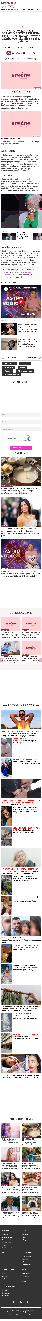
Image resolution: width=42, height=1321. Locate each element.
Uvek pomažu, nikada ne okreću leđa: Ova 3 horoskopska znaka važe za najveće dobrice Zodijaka (10, 1141)
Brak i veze (21, 26)
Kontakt (22, 1312)
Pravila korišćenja (29, 1310)
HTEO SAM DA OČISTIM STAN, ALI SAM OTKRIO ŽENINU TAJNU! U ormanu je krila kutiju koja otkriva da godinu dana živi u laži (31, 635)
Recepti (26, 1269)
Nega (3, 1273)
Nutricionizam (6, 1242)
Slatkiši (24, 1185)
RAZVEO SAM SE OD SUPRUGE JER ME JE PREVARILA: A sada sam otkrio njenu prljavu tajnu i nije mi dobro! (31, 659)
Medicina (25, 1210)
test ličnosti (5, 1295)
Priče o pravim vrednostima (13, 10)
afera (36, 99)
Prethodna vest (11, 357)
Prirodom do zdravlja (8, 1248)
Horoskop (5, 526)
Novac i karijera (26, 1257)
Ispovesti (25, 1161)
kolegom (20, 101)
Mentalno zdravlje (7, 1237)
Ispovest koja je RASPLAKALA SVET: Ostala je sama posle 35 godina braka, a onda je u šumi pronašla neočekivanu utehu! (31, 1166)
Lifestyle (26, 1252)
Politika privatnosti (32, 1312)
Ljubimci (24, 1262)
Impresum (11, 1310)
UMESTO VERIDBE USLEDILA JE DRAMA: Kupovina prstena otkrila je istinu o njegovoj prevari (10, 659)
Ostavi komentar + (21, 447)
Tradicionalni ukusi (27, 1279)
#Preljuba (25, 364)
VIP (3, 1252)
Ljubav (25, 1230)
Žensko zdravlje (7, 1240)
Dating (24, 1240)
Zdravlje (31, 10)
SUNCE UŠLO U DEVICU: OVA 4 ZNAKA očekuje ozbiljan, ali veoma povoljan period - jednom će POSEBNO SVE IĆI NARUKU (20, 573)
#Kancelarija (9, 364)
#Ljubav (8, 371)
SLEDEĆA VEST (35, 321)
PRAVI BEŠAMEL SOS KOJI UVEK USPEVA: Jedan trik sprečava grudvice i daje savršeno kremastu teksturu (20, 490)
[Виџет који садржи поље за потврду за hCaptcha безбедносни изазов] (16, 438)
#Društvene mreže (25, 371)
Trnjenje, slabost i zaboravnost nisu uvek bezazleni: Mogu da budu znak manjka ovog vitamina (31, 1214)
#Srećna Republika (12, 374)
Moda (4, 1279)
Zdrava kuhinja (26, 1276)
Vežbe (4, 1245)
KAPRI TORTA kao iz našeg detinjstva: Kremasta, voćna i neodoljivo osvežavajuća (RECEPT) (30, 1190)
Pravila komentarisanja (11, 1312)
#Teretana (9, 367)
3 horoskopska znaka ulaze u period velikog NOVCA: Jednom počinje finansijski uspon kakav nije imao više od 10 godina (10, 1166)
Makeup (4, 1276)
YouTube (6, 275)
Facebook (18, 272)
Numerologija (6, 1293)
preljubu (4, 103)
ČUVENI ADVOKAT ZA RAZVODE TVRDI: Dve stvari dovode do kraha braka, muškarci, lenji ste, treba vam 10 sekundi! (10, 635)
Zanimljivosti (26, 1264)
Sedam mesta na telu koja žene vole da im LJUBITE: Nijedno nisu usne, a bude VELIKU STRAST (28, 328)
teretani (14, 179)
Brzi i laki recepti (7, 485)
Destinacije (25, 1259)
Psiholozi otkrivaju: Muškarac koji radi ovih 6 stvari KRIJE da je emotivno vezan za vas (29, 342)
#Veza (22, 367)
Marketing (19, 1310)
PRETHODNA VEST (8, 321)
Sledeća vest (32, 357)
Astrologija (8, 1286)
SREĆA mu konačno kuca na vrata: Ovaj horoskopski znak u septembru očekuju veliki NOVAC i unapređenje (10, 1214)
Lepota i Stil (8, 1269)
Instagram (27, 272)
